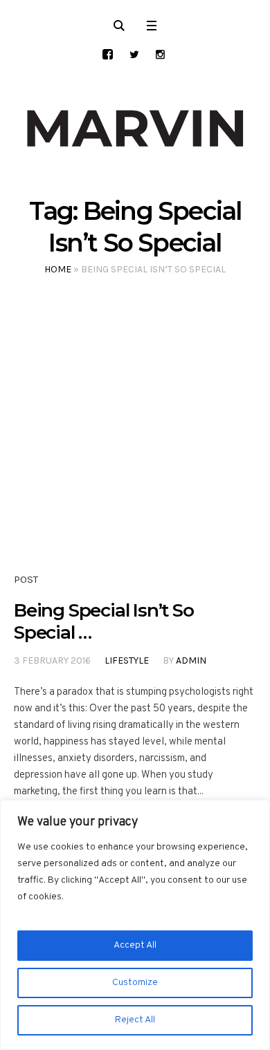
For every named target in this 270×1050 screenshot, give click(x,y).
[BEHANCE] (108, 54)
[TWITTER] (134, 54)
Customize (135, 982)
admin (191, 660)
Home (57, 269)
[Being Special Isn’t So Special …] (135, 438)
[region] (135, 925)
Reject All (135, 1020)
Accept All (135, 945)
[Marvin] (135, 128)
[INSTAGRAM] (160, 54)
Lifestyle (127, 660)
